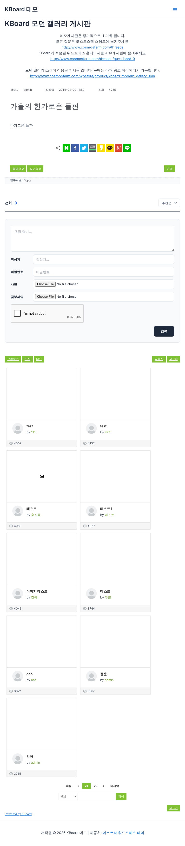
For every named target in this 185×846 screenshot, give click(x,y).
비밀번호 (17, 272)
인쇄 (169, 168)
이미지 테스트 (36, 591)
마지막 (114, 786)
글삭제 (173, 359)
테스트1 (106, 509)
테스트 (31, 509)
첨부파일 (17, 297)
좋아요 (18, 168)
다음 (39, 359)
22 (95, 786)
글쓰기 (173, 808)
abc (29, 674)
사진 (14, 284)
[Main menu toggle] (175, 10)
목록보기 (13, 359)
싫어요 (35, 168)
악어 (29, 756)
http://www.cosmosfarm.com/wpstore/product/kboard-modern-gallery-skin (92, 76)
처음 (69, 786)
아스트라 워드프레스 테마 (123, 833)
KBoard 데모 (21, 9)
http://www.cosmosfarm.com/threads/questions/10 (92, 59)
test (29, 426)
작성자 (15, 259)
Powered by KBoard (18, 814)
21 (86, 786)
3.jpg (27, 180)
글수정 (159, 359)
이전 (27, 359)
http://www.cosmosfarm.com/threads (92, 47)
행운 (103, 674)
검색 (121, 796)
